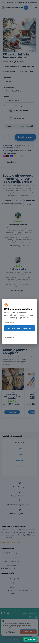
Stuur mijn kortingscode (19, 328)
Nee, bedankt (9, 338)
